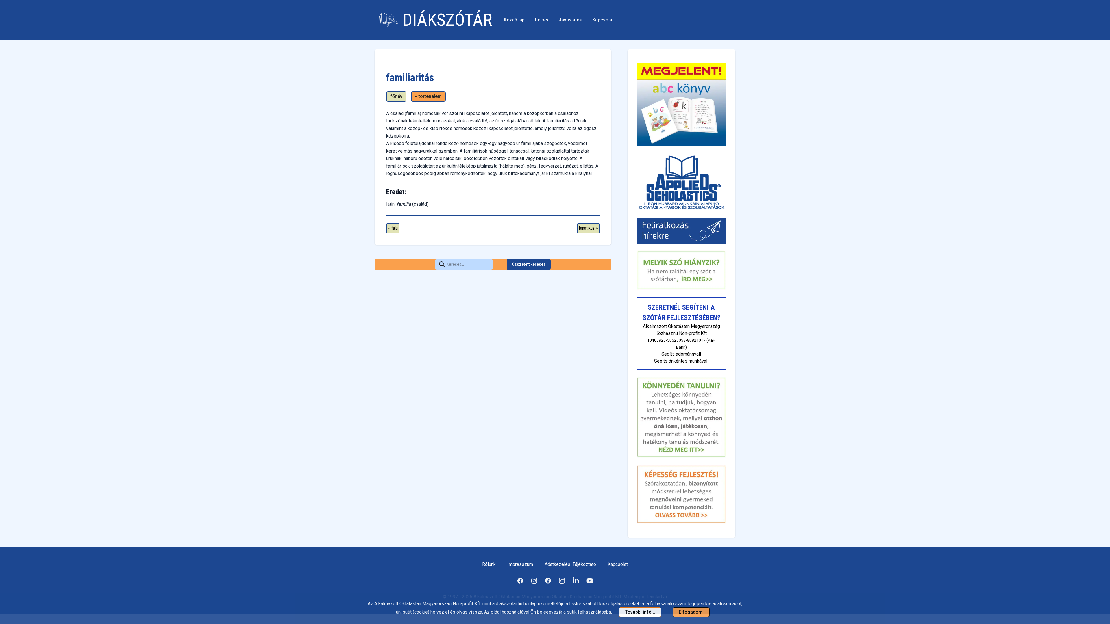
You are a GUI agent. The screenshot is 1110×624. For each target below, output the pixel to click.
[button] (442, 264)
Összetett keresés (529, 264)
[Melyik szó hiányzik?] (681, 270)
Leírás (541, 20)
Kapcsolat (603, 20)
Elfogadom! (691, 612)
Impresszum (520, 564)
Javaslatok (570, 20)
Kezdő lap (514, 20)
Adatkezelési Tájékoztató (570, 564)
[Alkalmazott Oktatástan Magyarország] (681, 182)
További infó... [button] (640, 612)
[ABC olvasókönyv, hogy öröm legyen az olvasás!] (681, 104)
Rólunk (489, 564)
